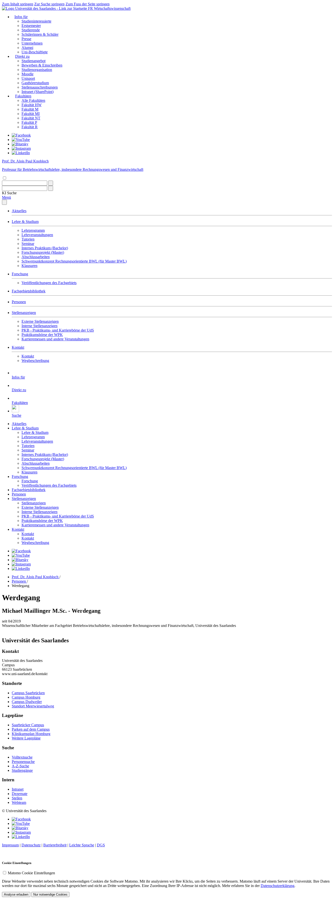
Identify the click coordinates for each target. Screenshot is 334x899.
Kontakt (18, 347)
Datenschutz (31, 845)
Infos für (21, 17)
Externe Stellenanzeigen (40, 321)
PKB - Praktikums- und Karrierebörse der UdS (58, 330)
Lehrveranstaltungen (37, 235)
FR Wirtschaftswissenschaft (109, 8)
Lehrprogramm (33, 230)
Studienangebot (33, 61)
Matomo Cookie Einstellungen (31, 873)
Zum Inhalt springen (17, 4)
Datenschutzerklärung (277, 886)
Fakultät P (29, 122)
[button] (9, 193)
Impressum (10, 845)
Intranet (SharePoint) (38, 92)
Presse (26, 39)
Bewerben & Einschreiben (42, 65)
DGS (101, 845)
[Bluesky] (20, 144)
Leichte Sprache (81, 845)
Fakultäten (23, 96)
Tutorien (28, 239)
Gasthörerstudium (35, 83)
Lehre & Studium (25, 221)
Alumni (27, 48)
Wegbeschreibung (35, 360)
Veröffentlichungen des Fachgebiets (49, 283)
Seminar (28, 244)
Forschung (20, 274)
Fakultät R (30, 127)
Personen (19, 302)
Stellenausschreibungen (40, 87)
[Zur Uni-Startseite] (45, 8)
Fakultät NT (31, 118)
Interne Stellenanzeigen (39, 326)
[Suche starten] (50, 183)
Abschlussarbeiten (36, 257)
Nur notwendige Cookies (50, 894)
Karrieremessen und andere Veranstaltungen (55, 339)
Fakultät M (30, 109)
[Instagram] (21, 148)
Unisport (28, 78)
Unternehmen (32, 43)
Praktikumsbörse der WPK (42, 335)
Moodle (27, 74)
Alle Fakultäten (33, 100)
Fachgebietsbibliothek (28, 291)
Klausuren (29, 266)
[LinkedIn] (21, 153)
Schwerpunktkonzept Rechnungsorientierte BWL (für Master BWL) (74, 261)
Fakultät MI (31, 114)
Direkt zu (22, 56)
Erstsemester (31, 25)
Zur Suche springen (49, 4)
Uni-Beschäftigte (35, 52)
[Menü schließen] (4, 202)
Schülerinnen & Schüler (40, 34)
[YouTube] (21, 140)
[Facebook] (21, 135)
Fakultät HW (32, 105)
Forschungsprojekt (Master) (43, 252)
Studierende (31, 30)
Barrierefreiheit (55, 845)
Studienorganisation (37, 70)
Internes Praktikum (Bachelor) (45, 248)
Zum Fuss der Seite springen (88, 4)
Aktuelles (19, 211)
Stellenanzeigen (24, 313)
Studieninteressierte (36, 21)
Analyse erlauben (16, 894)
